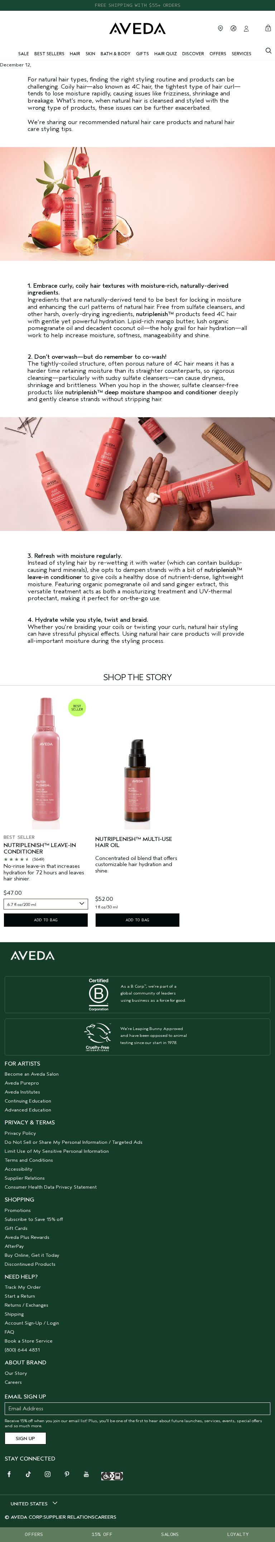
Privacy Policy (20, 1133)
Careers (13, 1382)
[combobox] (46, 904)
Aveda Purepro (22, 1083)
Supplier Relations (25, 1178)
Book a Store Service (29, 1341)
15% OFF (102, 1534)
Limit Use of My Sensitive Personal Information (57, 1151)
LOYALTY (238, 1534)
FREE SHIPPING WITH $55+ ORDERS (137, 5)
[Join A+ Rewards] (233, 28)
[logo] (137, 27)
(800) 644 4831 (22, 1350)
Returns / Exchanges (26, 1305)
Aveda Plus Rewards (27, 1237)
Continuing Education (28, 1101)
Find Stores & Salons (220, 28)
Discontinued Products (30, 1264)
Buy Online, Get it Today (32, 1255)
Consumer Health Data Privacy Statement (51, 1187)
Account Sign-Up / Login (32, 1323)
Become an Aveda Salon (32, 1074)
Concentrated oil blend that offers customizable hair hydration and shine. (136, 864)
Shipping (14, 1314)
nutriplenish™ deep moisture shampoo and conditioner (141, 392)
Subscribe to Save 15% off (34, 1219)
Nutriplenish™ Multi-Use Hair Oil (133, 842)
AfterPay (14, 1246)
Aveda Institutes (22, 1092)
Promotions (18, 1210)
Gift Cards (16, 1228)
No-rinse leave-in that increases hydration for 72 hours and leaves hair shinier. (44, 872)
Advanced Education (28, 1110)
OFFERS (34, 1534)
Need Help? (21, 1277)
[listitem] (46, 812)
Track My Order (23, 1287)
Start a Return (20, 1296)
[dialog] (268, 50)
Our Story (16, 1373)
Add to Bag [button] (46, 919)
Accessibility (19, 1169)
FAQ (9, 1332)
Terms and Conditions (29, 1160)
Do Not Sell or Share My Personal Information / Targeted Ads (74, 1142)
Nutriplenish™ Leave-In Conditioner (40, 848)
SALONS (170, 1534)
